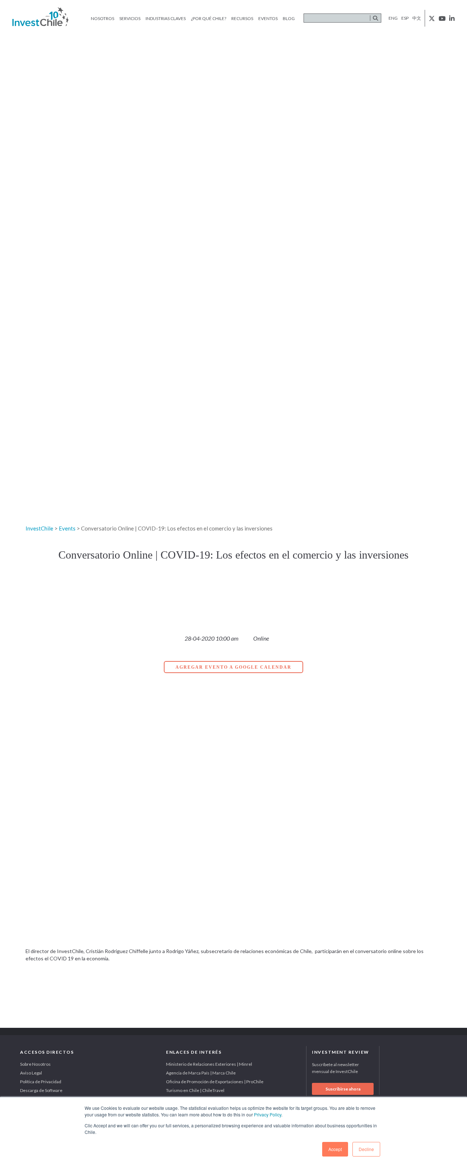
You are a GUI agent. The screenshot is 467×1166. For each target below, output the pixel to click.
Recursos (242, 18)
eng (393, 18)
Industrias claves (166, 18)
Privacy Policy (267, 1114)
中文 (416, 18)
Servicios (129, 18)
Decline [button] (366, 1149)
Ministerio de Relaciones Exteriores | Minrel (209, 1064)
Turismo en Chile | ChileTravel (195, 1090)
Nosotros (102, 18)
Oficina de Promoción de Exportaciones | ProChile (214, 1081)
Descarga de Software (41, 1090)
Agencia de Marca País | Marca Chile (201, 1073)
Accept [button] (335, 1149)
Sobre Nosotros (35, 1064)
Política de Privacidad (40, 1081)
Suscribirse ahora (342, 1089)
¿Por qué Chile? (208, 18)
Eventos (268, 18)
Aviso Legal (31, 1073)
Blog (289, 18)
